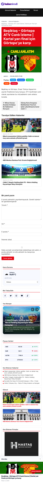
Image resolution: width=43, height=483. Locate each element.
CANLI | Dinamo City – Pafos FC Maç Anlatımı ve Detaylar (22, 383)
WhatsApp (30, 80)
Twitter (13, 80)
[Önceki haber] (32, 309)
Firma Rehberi (25, 10)
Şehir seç (8, 278)
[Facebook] (5, 296)
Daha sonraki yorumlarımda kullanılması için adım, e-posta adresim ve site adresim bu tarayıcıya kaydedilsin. (21, 252)
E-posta (5, 232)
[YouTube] (22, 296)
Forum (36, 10)
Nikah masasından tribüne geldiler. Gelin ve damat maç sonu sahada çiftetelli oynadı (21, 372)
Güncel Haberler (10, 10)
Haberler (4, 21)
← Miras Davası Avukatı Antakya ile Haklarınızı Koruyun (9, 106)
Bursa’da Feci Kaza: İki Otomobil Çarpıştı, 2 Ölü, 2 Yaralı (21, 381)
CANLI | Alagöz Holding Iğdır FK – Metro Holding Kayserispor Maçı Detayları (19, 378)
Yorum (5, 205)
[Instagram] (16, 296)
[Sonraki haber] (37, 309)
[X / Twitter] (10, 296)
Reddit (6, 83)
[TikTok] (27, 296)
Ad (3, 224)
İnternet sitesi (7, 240)
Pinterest (14, 83)
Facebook (21, 80)
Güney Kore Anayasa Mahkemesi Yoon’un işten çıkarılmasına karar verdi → (30, 106)
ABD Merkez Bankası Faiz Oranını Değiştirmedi (18, 375)
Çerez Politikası (21, 15)
